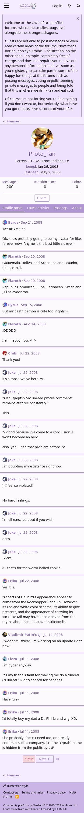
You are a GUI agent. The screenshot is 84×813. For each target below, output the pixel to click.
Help (72, 792)
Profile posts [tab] (12, 207)
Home (7, 796)
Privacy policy (56, 792)
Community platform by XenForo (40, 805)
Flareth (14, 256)
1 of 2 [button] (29, 759)
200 (10, 186)
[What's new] (69, 5)
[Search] (78, 5)
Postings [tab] (60, 207)
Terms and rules (33, 792)
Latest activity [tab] (38, 207)
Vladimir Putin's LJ (24, 634)
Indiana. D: (60, 160)
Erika (12, 580)
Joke (12, 372)
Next (43, 759)
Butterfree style (17, 786)
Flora (12, 658)
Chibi (13, 353)
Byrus (13, 222)
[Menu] (6, 6)
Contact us (10, 792)
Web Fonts (31, 809)
